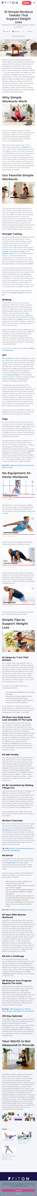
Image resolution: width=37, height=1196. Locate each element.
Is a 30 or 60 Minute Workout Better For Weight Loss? (24, 1141)
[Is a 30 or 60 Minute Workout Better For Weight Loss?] (24, 1135)
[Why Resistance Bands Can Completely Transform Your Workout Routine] (9, 1150)
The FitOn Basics (7, 1140)
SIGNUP (26, 3)
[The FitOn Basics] (9, 1135)
